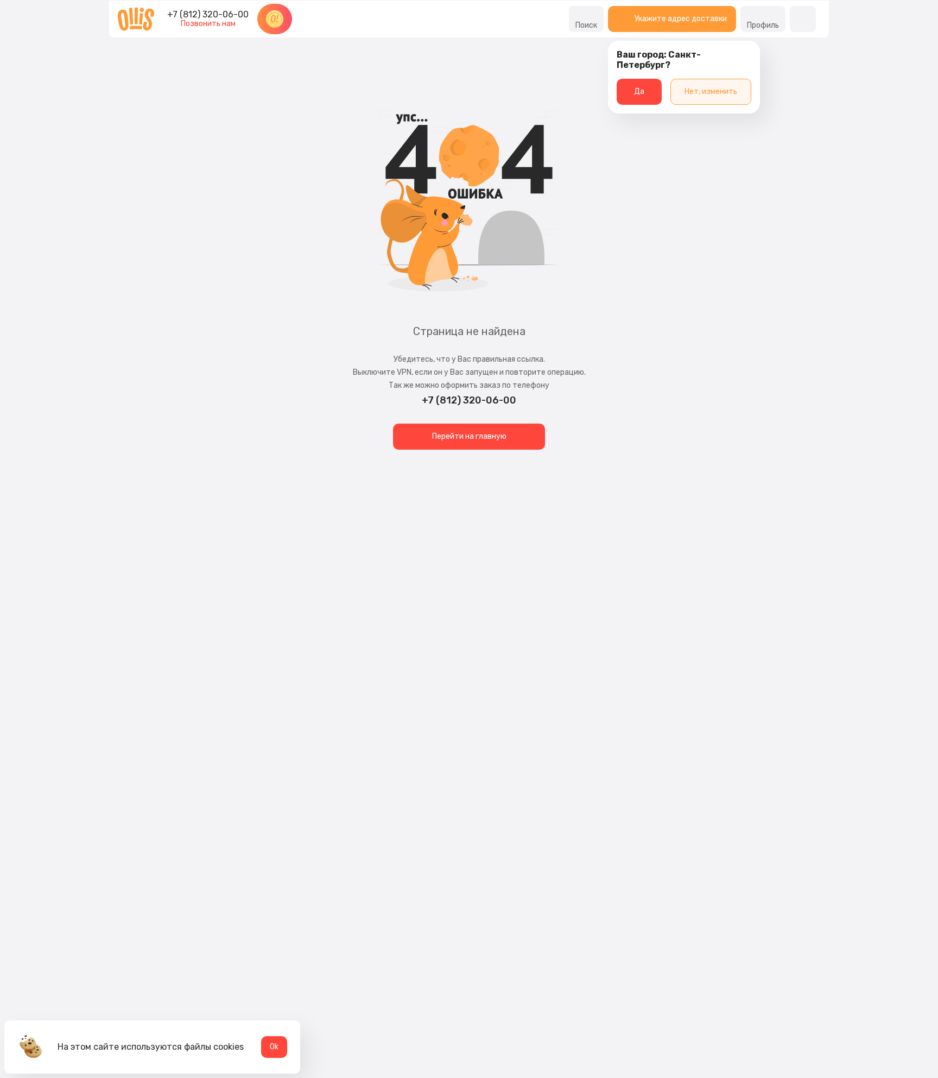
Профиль (763, 25)
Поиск (586, 25)
